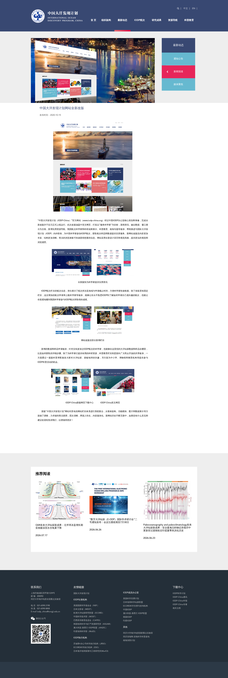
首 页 (93, 20)
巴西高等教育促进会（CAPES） (87, 620)
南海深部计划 (129, 641)
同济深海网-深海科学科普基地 (136, 637)
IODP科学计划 (179, 594)
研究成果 (156, 20)
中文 (185, 8)
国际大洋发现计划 (81, 594)
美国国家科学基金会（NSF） (86, 606)
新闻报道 (178, 71)
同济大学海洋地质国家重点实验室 (138, 633)
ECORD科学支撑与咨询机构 (135, 606)
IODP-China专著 (180, 605)
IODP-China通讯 (180, 597)
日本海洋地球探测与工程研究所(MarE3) (90, 651)
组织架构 (106, 20)
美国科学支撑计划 (131, 599)
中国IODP (127, 610)
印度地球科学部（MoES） (85, 632)
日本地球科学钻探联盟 (133, 602)
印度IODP (127, 621)
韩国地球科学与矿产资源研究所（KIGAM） (92, 624)
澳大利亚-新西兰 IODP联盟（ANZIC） (90, 628)
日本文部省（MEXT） (83, 609)
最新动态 (122, 20)
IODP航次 (139, 20)
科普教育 (189, 20)
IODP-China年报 (180, 601)
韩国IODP (127, 617)
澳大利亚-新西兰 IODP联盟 (135, 613)
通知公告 (178, 59)
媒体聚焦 (178, 84)
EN (193, 8)
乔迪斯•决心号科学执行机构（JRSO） (90, 644)
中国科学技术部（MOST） (85, 617)
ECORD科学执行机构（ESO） (86, 648)
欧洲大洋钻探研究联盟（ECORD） (88, 613)
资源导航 (173, 20)
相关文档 (177, 608)
